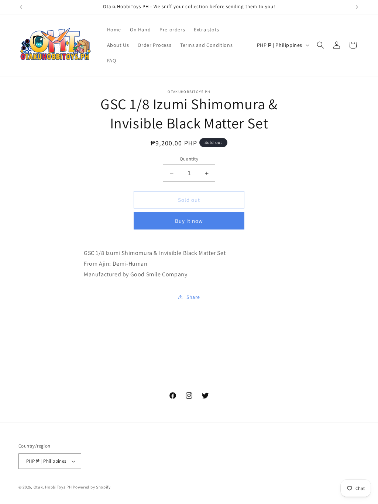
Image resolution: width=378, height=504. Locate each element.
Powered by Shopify (92, 487)
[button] (320, 45)
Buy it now (189, 220)
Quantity (189, 159)
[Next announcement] (357, 7)
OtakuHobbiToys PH (53, 487)
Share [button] (193, 297)
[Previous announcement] (21, 7)
